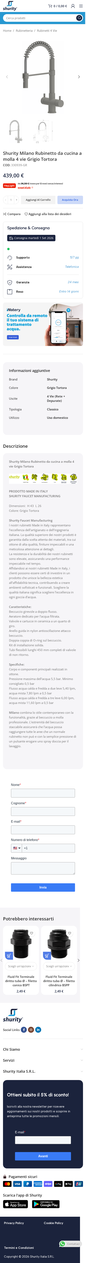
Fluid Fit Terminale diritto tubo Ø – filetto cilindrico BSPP (59, 981)
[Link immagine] (13, 1015)
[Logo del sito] (10, 6)
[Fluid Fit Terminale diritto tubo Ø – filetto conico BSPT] (21, 944)
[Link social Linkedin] (38, 1030)
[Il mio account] (73, 6)
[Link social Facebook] (24, 1030)
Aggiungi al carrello (38, 200)
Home (7, 31)
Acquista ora (70, 200)
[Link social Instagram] (31, 1030)
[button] (7, 77)
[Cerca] (79, 18)
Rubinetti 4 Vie (47, 31)
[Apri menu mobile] (81, 6)
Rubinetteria (24, 31)
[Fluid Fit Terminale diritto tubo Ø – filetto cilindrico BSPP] (59, 944)
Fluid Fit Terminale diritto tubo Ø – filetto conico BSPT (21, 981)
